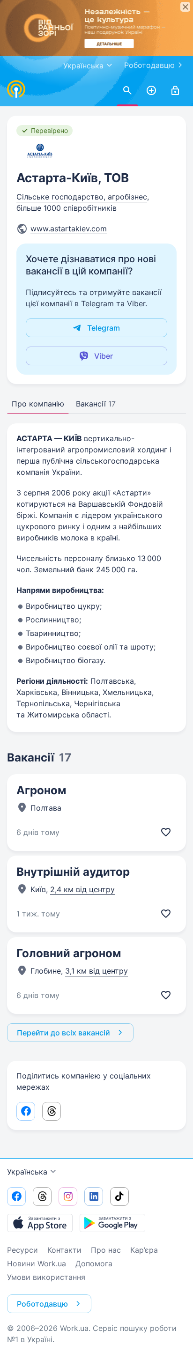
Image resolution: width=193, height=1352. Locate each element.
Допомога (93, 1263)
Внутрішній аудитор (73, 872)
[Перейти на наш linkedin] (93, 1196)
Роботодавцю (149, 65)
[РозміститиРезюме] (151, 90)
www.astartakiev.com (68, 228)
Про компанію (38, 403)
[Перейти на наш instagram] (68, 1196)
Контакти (64, 1250)
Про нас (106, 1250)
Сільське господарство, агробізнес (81, 196)
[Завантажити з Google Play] (112, 1222)
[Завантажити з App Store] (40, 1222)
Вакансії (96, 403)
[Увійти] (175, 90)
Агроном (41, 790)
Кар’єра (144, 1250)
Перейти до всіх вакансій (63, 1032)
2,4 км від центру (82, 889)
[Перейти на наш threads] (42, 1196)
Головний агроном (68, 953)
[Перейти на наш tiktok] (119, 1196)
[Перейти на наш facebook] (16, 1196)
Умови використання (46, 1277)
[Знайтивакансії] (127, 90)
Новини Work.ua (36, 1263)
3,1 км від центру (96, 970)
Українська (27, 1171)
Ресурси (22, 1250)
